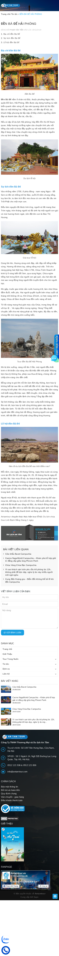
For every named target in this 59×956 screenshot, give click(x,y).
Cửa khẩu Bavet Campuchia (18, 554)
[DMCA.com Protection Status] (9, 818)
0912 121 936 (14, 765)
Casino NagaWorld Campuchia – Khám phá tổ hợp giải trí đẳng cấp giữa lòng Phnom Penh (30, 559)
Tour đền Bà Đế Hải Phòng (29, 361)
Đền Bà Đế (29, 94)
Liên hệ (6, 674)
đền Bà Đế (44, 122)
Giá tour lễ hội (29, 258)
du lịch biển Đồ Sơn (26, 501)
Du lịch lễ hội (29, 178)
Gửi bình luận (13, 632)
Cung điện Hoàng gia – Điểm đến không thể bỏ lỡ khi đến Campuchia (29, 580)
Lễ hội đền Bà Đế (11, 42)
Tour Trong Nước (10, 659)
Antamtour (6, 516)
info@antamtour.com (17, 771)
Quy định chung (9, 793)
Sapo (36, 897)
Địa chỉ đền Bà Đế (11, 34)
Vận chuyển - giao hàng (12, 797)
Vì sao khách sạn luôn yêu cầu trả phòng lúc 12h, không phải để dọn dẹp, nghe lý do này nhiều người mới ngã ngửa (29, 572)
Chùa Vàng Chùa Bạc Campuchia (20, 565)
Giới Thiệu (7, 654)
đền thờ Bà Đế (27, 409)
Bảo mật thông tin (9, 786)
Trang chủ (7, 649)
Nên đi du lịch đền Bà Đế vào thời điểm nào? (29, 466)
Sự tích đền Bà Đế (11, 38)
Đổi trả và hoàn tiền (10, 790)
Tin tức (6, 664)
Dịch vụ (6, 669)
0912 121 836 (29, 765)
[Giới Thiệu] (29, 844)
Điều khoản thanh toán (11, 800)
